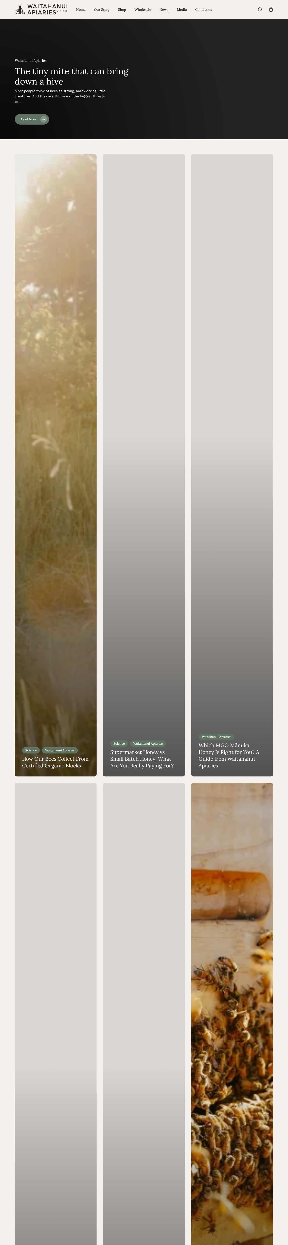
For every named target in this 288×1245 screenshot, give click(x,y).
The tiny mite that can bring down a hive (71, 76)
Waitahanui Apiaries (60, 750)
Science (31, 750)
